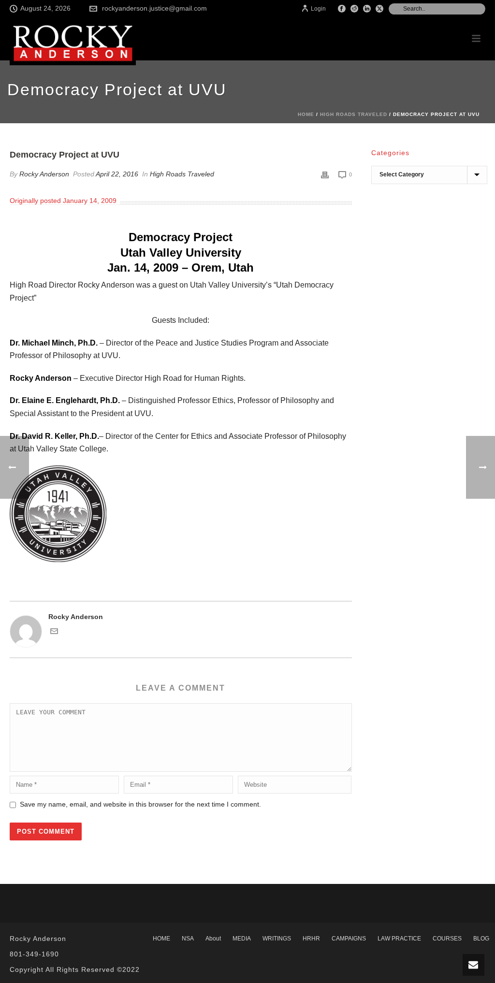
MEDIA (242, 938)
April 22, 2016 (117, 174)
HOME (161, 938)
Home (306, 114)
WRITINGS (276, 938)
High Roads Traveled (353, 114)
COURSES (447, 938)
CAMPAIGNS (349, 938)
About (213, 938)
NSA (188, 938)
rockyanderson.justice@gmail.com (154, 8)
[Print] (325, 174)
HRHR (311, 938)
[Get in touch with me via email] (54, 632)
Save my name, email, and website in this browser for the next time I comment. (140, 804)
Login (318, 8)
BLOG (481, 938)
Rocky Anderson (44, 174)
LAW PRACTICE (399, 938)
